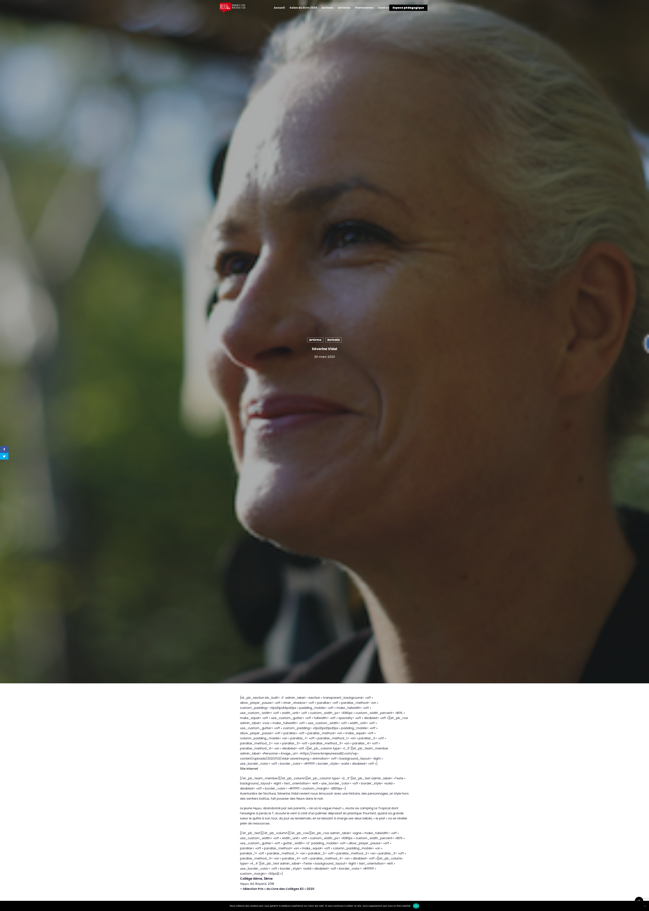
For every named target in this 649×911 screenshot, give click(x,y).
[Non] (644, 906)
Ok (416, 905)
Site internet (249, 768)
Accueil (279, 8)
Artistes (344, 8)
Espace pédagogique (408, 8)
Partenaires (364, 8)
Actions (327, 8)
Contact (384, 8)
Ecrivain (333, 340)
